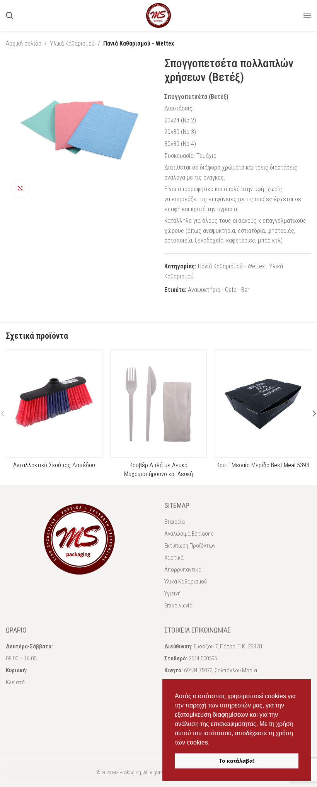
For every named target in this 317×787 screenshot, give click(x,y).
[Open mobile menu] (307, 15)
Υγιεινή (172, 593)
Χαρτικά (174, 557)
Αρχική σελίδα (23, 43)
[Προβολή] (20, 188)
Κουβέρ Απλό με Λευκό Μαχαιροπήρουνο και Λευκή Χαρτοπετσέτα (158, 473)
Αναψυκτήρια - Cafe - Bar (218, 289)
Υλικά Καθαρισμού (72, 43)
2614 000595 (203, 658)
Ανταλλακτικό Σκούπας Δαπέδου (54, 465)
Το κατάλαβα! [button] (237, 761)
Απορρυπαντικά (182, 569)
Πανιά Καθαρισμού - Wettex (138, 43)
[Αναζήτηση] (9, 15)
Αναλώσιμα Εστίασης (189, 533)
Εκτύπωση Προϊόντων (189, 545)
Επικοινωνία (178, 605)
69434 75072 (198, 670)
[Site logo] (158, 15)
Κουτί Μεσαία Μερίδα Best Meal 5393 (262, 465)
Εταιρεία (174, 521)
